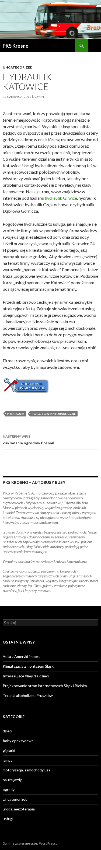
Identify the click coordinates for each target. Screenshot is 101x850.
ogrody (9, 789)
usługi (8, 818)
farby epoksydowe (18, 740)
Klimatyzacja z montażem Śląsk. (28, 666)
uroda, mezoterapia (19, 809)
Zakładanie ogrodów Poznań (28, 439)
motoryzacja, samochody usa (26, 770)
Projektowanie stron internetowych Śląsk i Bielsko (45, 685)
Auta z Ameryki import (21, 656)
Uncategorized (17, 67)
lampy (7, 760)
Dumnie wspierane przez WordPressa (30, 843)
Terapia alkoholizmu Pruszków (28, 695)
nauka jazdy (12, 779)
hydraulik (15, 413)
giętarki (9, 750)
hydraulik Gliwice (61, 198)
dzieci (7, 731)
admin (38, 97)
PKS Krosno (16, 46)
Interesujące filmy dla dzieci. (26, 676)
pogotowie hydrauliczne (54, 413)
